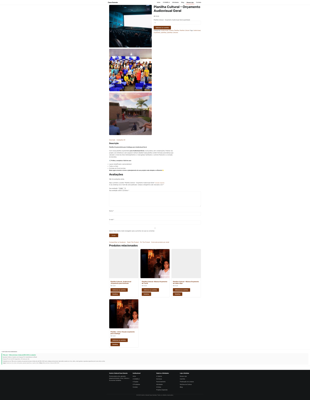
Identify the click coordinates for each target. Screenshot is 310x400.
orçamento (157, 32)
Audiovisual (164, 30)
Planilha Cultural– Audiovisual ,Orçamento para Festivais (121, 282)
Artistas (158, 387)
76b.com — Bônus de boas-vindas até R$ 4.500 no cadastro (19, 355)
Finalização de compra (187, 381)
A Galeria (159, 376)
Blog (182, 2)
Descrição (112, 140)
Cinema (171, 30)
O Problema (136, 384)
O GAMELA (166, 2)
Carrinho (182, 379)
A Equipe (135, 381)
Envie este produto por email (160, 242)
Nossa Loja (190, 2)
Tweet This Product (133, 242)
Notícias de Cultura (186, 384)
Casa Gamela (113, 2)
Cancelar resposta (159, 182)
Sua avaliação (114, 188)
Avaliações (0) (121, 140)
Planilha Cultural (184, 30)
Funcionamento (161, 381)
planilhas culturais (172, 32)
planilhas (163, 32)
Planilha (176, 30)
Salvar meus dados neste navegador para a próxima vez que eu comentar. (132, 231)
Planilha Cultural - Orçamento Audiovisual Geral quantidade (172, 20)
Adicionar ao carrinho (162, 27)
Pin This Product (145, 242)
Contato (198, 2)
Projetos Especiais (162, 390)
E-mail (111, 219)
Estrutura (159, 379)
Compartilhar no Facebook (117, 242)
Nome (111, 211)
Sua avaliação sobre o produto (119, 190)
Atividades (175, 2)
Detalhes (115, 294)
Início (158, 2)
